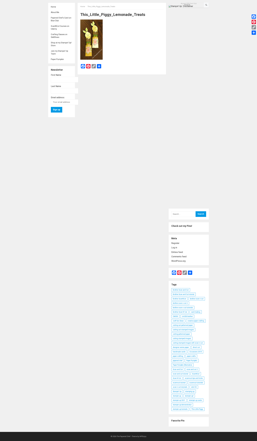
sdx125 (194, 387)
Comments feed (178, 256)
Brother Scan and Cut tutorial (183, 294)
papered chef (177, 361)
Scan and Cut (178, 369)
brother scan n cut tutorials (183, 308)
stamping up (189, 391)
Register (175, 243)
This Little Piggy (197, 409)
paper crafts (191, 356)
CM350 (175, 316)
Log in (174, 247)
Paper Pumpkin (57, 59)
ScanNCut (195, 374)
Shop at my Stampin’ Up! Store (61, 44)
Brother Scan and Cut (181, 290)
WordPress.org (178, 261)
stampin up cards (195, 400)
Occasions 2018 (195, 352)
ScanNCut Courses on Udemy (60, 27)
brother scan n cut (196, 299)
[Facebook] (253, 16)
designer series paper (181, 347)
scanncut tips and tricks (194, 378)
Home (53, 7)
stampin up (177, 396)
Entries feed (177, 252)
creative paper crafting (196, 321)
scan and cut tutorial (180, 374)
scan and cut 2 (192, 369)
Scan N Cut (177, 378)
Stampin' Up (177, 391)
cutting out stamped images (183, 330)
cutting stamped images (182, 338)
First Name (56, 75)
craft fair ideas (178, 321)
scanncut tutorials (196, 383)
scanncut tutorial (179, 383)
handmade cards (179, 352)
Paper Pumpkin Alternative (182, 365)
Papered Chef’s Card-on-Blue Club (61, 19)
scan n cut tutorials (180, 387)
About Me (55, 12)
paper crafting (178, 356)
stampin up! (189, 396)
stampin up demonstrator (182, 405)
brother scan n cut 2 (180, 303)
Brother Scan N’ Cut (180, 312)
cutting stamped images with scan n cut (188, 343)
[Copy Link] (253, 27)
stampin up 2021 (179, 400)
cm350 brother (187, 316)
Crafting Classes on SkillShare (59, 35)
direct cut (196, 347)
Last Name (56, 86)
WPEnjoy (143, 436)
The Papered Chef (123, 436)
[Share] (253, 32)
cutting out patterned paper (183, 325)
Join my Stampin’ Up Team (59, 52)
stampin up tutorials (180, 409)
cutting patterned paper (181, 334)
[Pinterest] (253, 22)
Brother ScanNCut (179, 299)
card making (195, 312)
